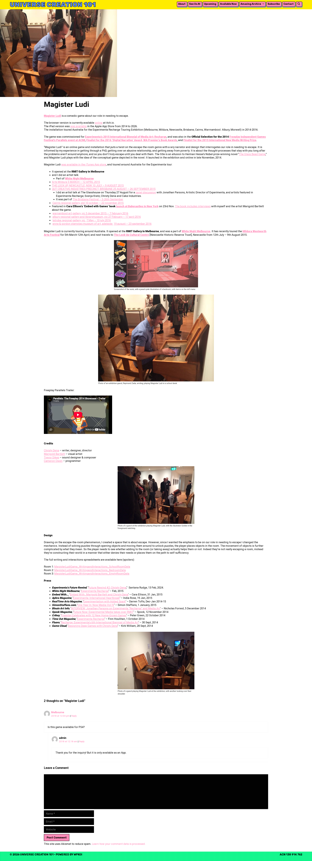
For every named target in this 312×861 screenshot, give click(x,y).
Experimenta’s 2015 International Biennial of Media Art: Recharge (125, 136)
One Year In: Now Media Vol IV (96, 605)
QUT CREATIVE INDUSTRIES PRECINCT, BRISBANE (82, 188)
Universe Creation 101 (53, 5)
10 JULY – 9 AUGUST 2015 (108, 185)
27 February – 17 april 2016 (124, 216)
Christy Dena (51, 450)
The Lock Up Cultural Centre (131, 234)
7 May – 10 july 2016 (98, 220)
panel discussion (146, 192)
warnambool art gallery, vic (69, 213)
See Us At (194, 3)
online (98, 122)
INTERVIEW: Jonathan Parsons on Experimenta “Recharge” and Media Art (115, 608)
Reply (74, 716)
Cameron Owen (53, 460)
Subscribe (274, 3)
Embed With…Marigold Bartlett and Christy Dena (99, 594)
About (181, 3)
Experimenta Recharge (95, 591)
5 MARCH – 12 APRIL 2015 (84, 181)
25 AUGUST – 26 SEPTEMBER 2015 (134, 188)
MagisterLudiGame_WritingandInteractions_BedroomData (90, 570)
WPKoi (78, 854)
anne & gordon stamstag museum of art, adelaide (83, 223)
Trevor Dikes (51, 457)
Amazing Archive (250, 3)
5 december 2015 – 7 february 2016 (107, 213)
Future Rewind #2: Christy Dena (107, 587)
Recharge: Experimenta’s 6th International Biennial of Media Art (99, 622)
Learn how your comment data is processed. (119, 843)
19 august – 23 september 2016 (132, 223)
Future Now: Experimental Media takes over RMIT (103, 611)
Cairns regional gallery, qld (69, 202)
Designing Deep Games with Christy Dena (93, 625)
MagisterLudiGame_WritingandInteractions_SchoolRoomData (92, 566)
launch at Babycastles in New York (137, 206)
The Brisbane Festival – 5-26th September (98, 199)
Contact (288, 3)
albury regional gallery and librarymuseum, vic (80, 216)
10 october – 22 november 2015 (104, 202)
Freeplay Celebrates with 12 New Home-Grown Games (93, 615)
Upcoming (210, 3)
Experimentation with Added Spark (104, 601)
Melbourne (57, 712)
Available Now (228, 3)
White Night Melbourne (79, 178)
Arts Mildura (60, 181)
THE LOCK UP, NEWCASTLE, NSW (72, 185)
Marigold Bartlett (54, 453)
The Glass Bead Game (252, 154)
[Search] (299, 4)
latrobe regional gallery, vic (69, 220)
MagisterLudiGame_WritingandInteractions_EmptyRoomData (91, 573)
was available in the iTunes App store (83, 164)
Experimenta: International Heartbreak (96, 597)
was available (78, 126)
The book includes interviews (193, 206)
